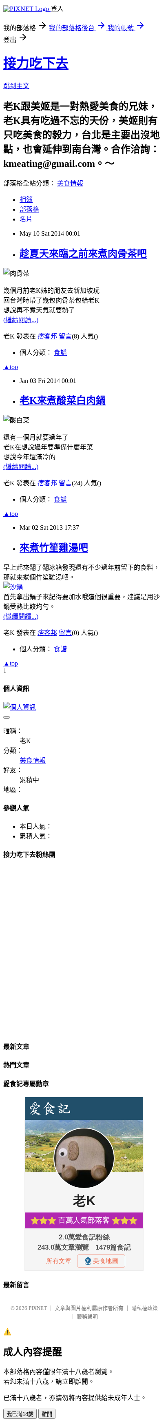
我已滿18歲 (20, 1414)
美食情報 (70, 183)
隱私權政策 (144, 1308)
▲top (10, 366)
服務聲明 (87, 1317)
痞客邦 (47, 336)
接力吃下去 (36, 63)
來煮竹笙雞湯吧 (54, 547)
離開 (47, 1414)
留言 (65, 336)
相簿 (26, 199)
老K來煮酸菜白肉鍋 (63, 400)
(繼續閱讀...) (20, 319)
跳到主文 (16, 85)
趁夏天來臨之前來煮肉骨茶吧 (83, 253)
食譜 (60, 352)
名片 (26, 219)
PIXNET (38, 1308)
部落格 (29, 209)
